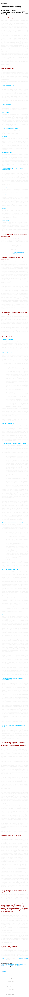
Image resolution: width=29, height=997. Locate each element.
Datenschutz (9, 992)
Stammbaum (11, 981)
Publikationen (11, 984)
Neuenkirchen (10, 986)
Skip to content (4, 1)
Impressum (11, 989)
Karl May (12, 978)
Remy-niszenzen (10, 994)
